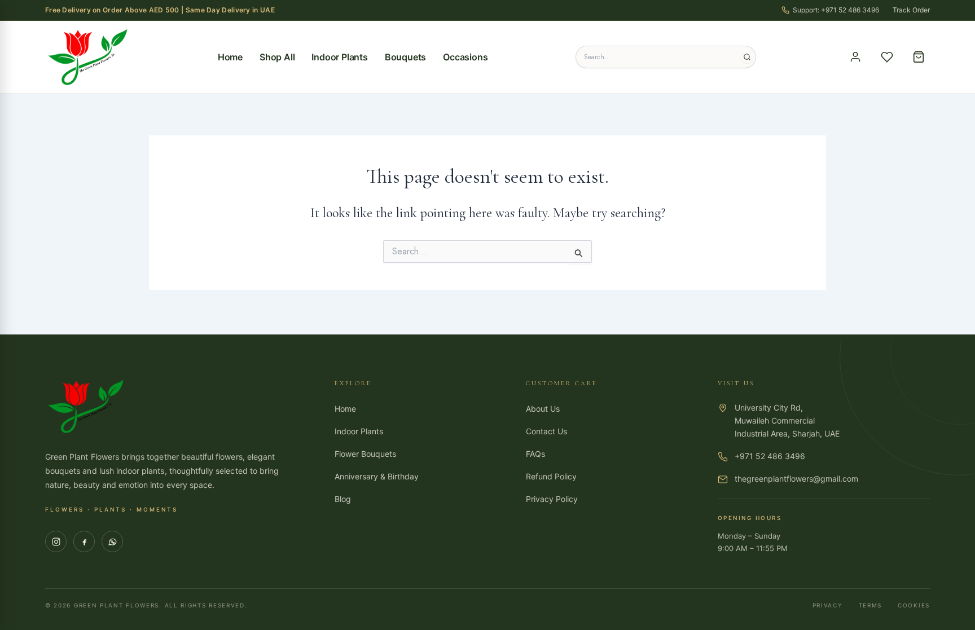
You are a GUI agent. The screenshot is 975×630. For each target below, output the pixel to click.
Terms (870, 605)
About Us (543, 408)
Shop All (277, 57)
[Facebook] (84, 541)
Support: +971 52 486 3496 (836, 10)
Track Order (911, 10)
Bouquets (405, 57)
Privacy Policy (552, 499)
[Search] (747, 57)
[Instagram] (56, 541)
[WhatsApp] (112, 541)
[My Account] (855, 57)
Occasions (465, 57)
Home (230, 57)
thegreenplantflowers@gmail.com (796, 478)
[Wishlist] (887, 57)
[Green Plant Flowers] (87, 57)
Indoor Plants (339, 57)
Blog (343, 499)
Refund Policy (551, 476)
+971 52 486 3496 (770, 456)
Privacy (828, 605)
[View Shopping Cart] (918, 57)
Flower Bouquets (365, 454)
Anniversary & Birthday (377, 476)
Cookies (914, 605)
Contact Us (546, 431)
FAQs (535, 454)
